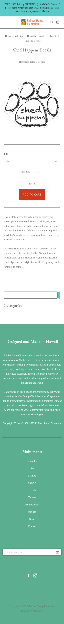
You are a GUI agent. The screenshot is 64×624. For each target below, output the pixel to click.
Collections (19, 36)
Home (8, 36)
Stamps (32, 475)
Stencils (32, 482)
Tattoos (32, 497)
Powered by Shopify (31, 611)
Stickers (32, 511)
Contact (32, 526)
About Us (32, 461)
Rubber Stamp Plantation (41, 606)
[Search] (59, 295)
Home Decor (32, 504)
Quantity (25, 171)
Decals (32, 490)
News (32, 519)
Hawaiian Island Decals (39, 36)
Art (32, 468)
